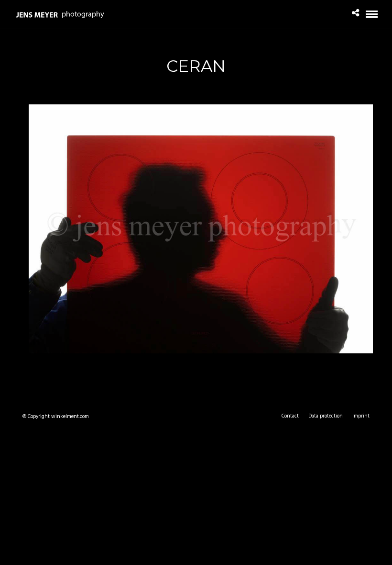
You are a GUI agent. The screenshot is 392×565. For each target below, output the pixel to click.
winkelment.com (70, 416)
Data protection (325, 416)
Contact (290, 416)
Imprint (361, 416)
